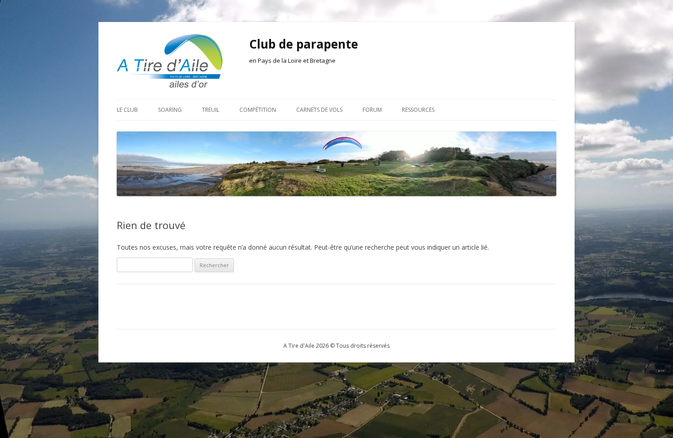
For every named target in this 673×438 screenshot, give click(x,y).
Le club (127, 110)
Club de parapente (303, 44)
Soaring (170, 110)
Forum (372, 110)
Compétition (257, 110)
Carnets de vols (319, 110)
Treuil (210, 110)
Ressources (418, 110)
